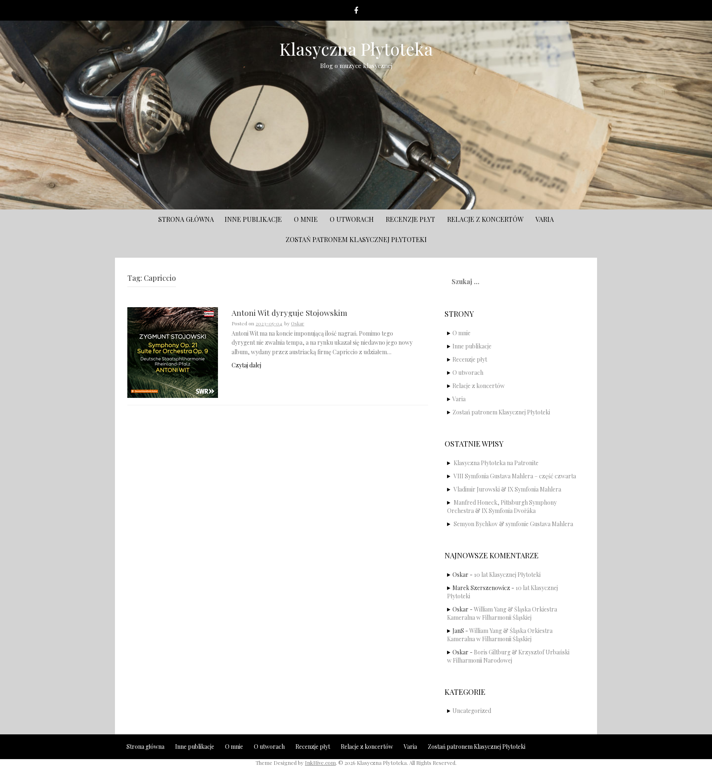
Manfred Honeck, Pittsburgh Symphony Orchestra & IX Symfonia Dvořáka (502, 507)
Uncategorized (471, 711)
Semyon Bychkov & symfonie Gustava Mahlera (513, 524)
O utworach (352, 219)
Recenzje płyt (410, 219)
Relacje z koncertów (485, 219)
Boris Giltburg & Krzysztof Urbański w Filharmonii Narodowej (508, 656)
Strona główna (186, 219)
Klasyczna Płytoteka (356, 48)
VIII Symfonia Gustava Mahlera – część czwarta (515, 476)
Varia (544, 219)
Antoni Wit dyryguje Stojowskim (289, 313)
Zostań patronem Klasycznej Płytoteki (356, 239)
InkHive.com (320, 762)
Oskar (297, 323)
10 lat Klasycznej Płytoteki (507, 575)
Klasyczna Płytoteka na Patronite (496, 463)
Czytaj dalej (246, 365)
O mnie (306, 219)
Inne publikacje (253, 219)
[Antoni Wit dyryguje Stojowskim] (172, 352)
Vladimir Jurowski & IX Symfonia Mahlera (507, 489)
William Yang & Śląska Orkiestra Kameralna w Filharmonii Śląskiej (502, 613)
